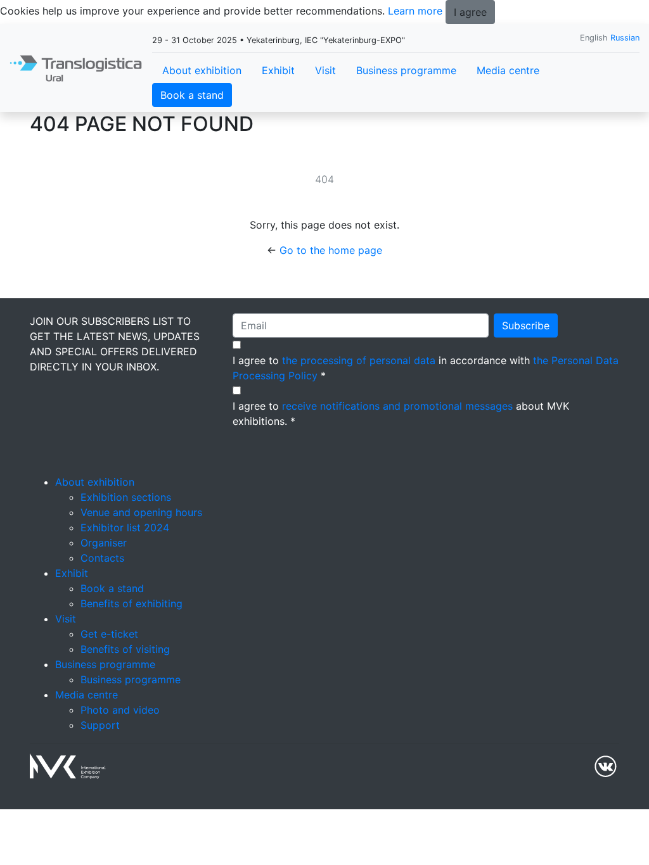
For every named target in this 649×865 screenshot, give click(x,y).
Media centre (508, 70)
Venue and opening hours (141, 512)
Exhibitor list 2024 (124, 527)
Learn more (415, 10)
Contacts (102, 558)
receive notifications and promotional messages (397, 406)
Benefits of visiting (125, 649)
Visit (325, 70)
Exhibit (278, 70)
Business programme (406, 70)
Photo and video (120, 710)
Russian (624, 37)
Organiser (103, 542)
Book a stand (192, 95)
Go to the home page (331, 250)
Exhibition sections (125, 497)
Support (100, 725)
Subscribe (525, 325)
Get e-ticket (109, 634)
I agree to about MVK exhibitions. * (401, 413)
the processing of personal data (358, 360)
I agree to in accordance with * (426, 368)
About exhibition (201, 70)
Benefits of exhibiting (131, 603)
